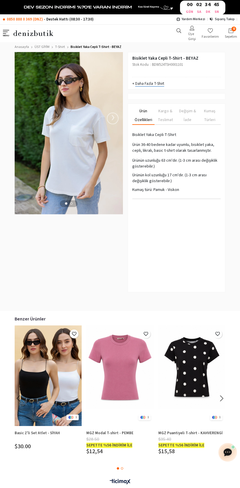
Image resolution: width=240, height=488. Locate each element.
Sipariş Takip (225, 19)
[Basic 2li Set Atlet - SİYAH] (48, 375)
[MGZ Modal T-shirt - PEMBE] (119, 375)
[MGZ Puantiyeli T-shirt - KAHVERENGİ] (191, 375)
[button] (66, 203)
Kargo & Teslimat (165, 115)
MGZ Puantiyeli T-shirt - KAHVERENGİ (190, 433)
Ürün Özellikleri (143, 115)
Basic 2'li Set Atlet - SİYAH (37, 433)
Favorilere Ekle (74, 334)
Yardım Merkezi (193, 19)
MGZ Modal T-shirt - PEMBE (109, 433)
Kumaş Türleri (209, 115)
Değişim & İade (187, 115)
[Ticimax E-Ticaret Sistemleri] (120, 482)
